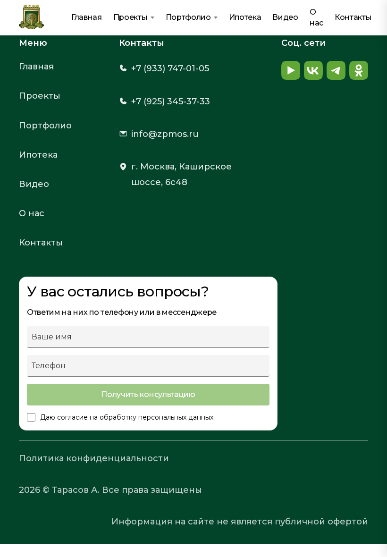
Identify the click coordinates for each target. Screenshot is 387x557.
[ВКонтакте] (313, 70)
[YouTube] (290, 70)
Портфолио (188, 17)
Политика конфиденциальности (94, 458)
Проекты (130, 17)
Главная (86, 17)
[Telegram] (336, 70)
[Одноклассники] (358, 70)
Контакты (353, 17)
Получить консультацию (148, 394)
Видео (285, 17)
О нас (316, 17)
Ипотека (245, 17)
